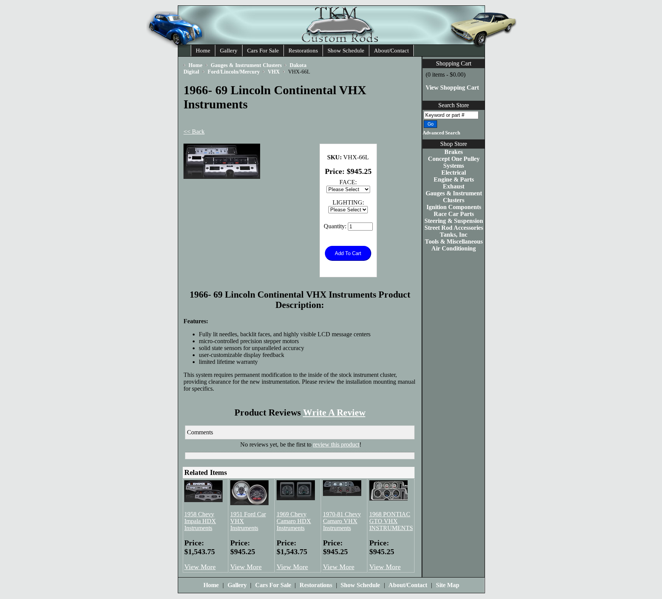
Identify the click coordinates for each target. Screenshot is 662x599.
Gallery (229, 50)
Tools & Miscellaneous (454, 241)
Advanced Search (441, 133)
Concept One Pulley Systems (454, 162)
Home (203, 50)
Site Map (447, 585)
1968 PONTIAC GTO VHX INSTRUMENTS (391, 521)
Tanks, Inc (453, 234)
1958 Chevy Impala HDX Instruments (200, 521)
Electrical (453, 172)
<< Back (194, 131)
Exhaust (453, 186)
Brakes (453, 152)
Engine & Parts (454, 179)
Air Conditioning (453, 248)
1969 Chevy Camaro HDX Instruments (294, 521)
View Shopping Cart (452, 87)
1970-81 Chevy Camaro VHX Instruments (342, 521)
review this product (336, 444)
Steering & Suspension (453, 221)
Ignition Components (453, 207)
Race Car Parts (454, 214)
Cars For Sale (263, 50)
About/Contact (391, 50)
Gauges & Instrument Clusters (454, 196)
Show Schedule (346, 50)
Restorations (303, 50)
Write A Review (334, 412)
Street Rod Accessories (453, 227)
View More (200, 567)
